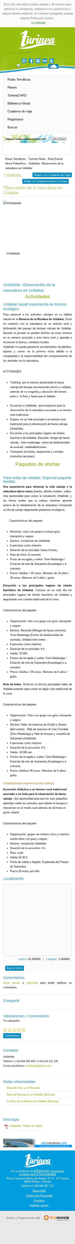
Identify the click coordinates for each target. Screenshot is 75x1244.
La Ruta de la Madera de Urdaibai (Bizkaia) (33, 1101)
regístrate (32, 982)
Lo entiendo (38, 22)
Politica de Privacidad (39, 1195)
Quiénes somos (39, 1205)
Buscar (12, 127)
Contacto (39, 1200)
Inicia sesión (11, 982)
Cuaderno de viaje (20, 111)
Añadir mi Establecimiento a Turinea (46, 181)
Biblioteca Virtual (19, 103)
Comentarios (12, 1035)
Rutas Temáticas (19, 79)
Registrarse (15, 119)
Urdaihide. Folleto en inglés (26, 1125)
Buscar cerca (15, 968)
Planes (12, 87)
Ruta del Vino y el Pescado (23, 1087)
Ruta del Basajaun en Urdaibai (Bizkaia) (31, 1094)
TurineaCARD (17, 95)
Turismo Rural (36, 158)
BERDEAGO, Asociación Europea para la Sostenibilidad (41, 1173)
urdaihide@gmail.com (38, 1065)
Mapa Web (39, 1190)
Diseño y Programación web (23, 1217)
